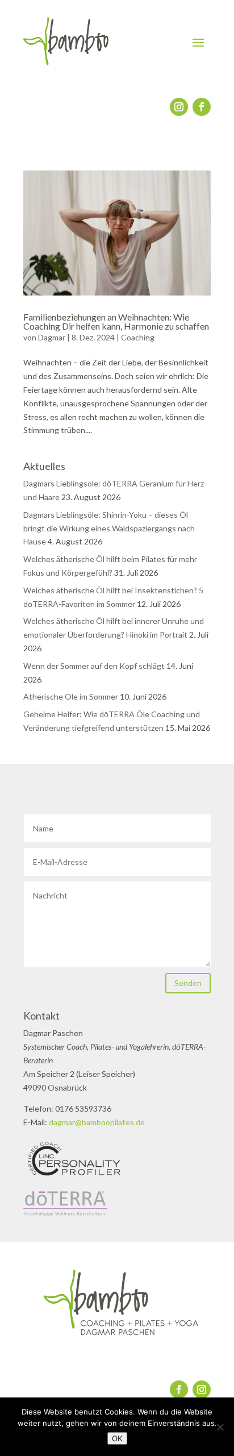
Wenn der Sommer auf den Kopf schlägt (94, 666)
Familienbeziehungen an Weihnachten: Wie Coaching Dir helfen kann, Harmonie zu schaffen (116, 321)
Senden (188, 983)
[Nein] (219, 1427)
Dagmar (51, 337)
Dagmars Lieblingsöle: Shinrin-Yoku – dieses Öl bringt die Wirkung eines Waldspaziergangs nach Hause (109, 528)
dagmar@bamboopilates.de (97, 1122)
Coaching (137, 337)
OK (117, 1438)
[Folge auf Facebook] (202, 107)
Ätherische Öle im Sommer (70, 696)
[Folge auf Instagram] (179, 107)
